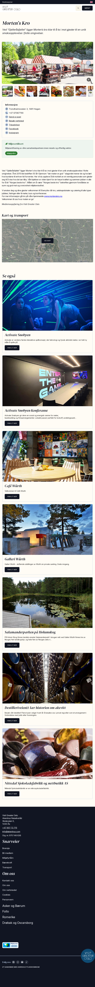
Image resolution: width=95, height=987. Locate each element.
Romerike (8, 917)
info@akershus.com (11, 831)
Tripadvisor (14, 125)
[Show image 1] (7, 91)
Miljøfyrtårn (11, 153)
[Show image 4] (44, 91)
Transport (7, 867)
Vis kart (47, 241)
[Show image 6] (68, 91)
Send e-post (15, 117)
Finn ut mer (12, 348)
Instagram (14, 132)
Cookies (6, 895)
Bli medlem (7, 853)
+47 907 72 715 (9, 827)
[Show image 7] (80, 91)
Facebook (14, 128)
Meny (87, 8)
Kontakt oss (8, 880)
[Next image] (88, 63)
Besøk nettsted (16, 121)
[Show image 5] (56, 91)
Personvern (7, 899)
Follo (5, 911)
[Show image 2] (19, 91)
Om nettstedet (9, 890)
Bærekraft (7, 862)
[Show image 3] (31, 91)
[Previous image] (6, 63)
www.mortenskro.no (53, 196)
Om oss (6, 885)
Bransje (6, 848)
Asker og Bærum (13, 906)
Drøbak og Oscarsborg (17, 923)
